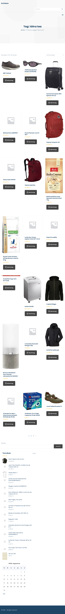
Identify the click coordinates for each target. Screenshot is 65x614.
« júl (4, 594)
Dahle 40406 (29, 306)
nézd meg (10, 80)
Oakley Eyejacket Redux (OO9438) (31, 70)
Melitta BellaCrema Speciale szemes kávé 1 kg (54, 198)
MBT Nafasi (7, 73)
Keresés (3, 443)
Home (23, 30)
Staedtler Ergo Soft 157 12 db (9, 279)
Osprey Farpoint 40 (53, 142)
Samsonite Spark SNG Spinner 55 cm (53, 94)
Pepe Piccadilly (51, 237)
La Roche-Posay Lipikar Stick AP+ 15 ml (32, 238)
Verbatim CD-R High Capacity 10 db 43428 (32, 414)
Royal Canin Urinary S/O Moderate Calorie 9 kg (10, 258)
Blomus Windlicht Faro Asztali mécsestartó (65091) (10, 374)
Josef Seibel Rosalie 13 (54, 406)
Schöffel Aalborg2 (52, 350)
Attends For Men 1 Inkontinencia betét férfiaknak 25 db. (10, 415)
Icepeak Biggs (51, 304)
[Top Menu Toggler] (62, 15)
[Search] (62, 9)
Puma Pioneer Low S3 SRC (32, 133)
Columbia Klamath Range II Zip (31, 344)
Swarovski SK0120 (9, 180)
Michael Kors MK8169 (10, 133)
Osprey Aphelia (30, 185)
